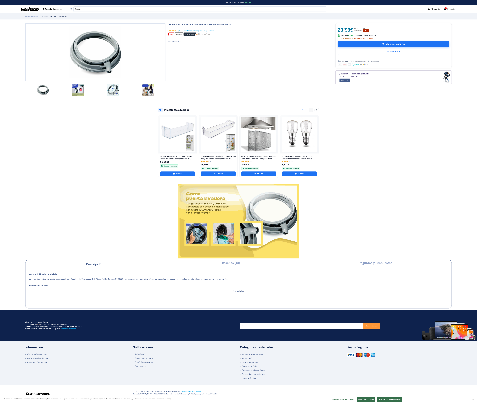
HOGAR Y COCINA (31, 16)
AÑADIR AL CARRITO (395, 44)
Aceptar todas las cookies (389, 399)
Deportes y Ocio (249, 366)
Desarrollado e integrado (191, 391)
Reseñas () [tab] (231, 263)
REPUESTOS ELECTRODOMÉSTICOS (54, 16)
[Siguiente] (316, 110)
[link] (204, 34)
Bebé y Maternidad (250, 362)
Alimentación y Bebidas (252, 354)
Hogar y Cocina (249, 378)
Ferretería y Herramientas (253, 374)
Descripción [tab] (94, 264)
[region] (238, 399)
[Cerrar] (473, 399)
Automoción (247, 358)
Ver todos (303, 110)
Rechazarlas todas (366, 399)
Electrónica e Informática (253, 370)
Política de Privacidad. (68, 329)
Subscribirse (371, 326)
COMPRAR (395, 51)
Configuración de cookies (343, 399)
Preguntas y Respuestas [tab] (375, 263)
